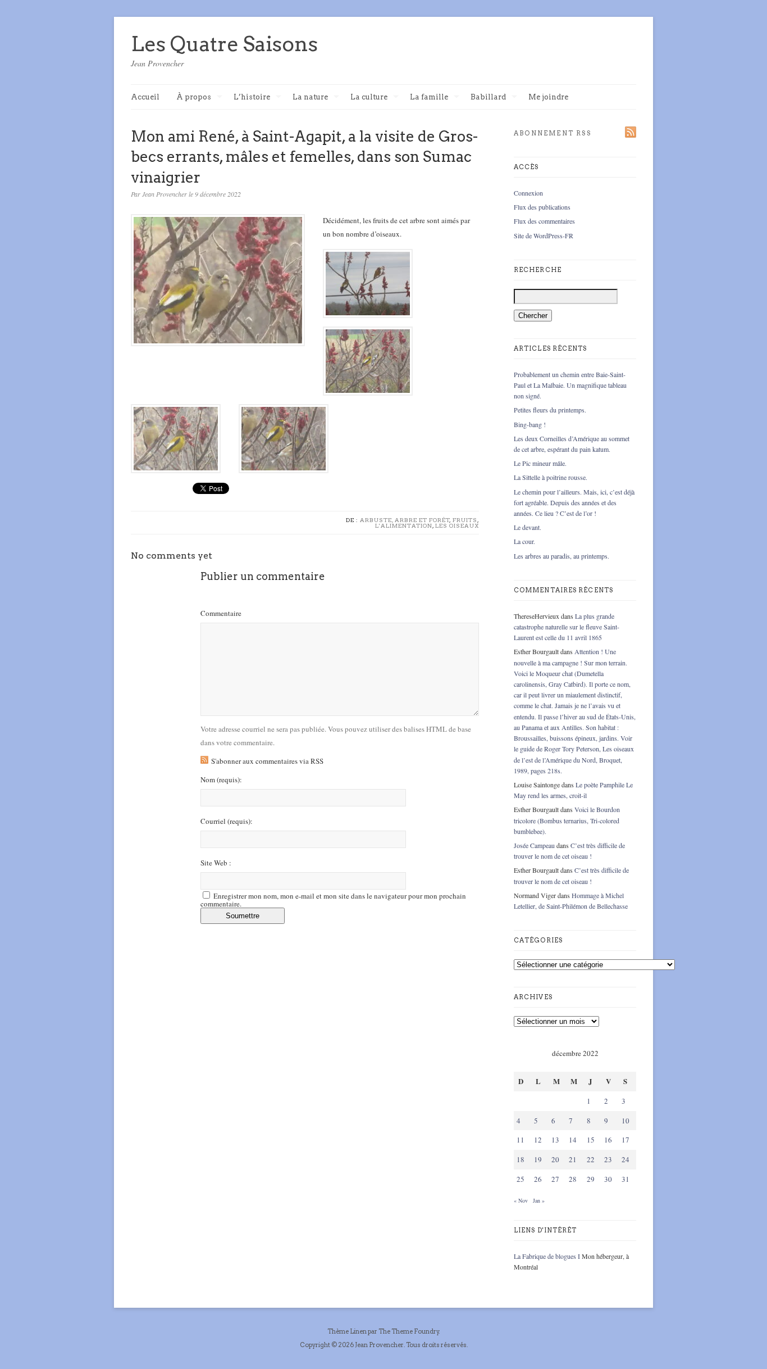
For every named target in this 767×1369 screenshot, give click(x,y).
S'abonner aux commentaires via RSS (267, 761)
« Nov (521, 1200)
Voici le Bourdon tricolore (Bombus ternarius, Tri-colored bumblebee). (567, 820)
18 (520, 1159)
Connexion (528, 192)
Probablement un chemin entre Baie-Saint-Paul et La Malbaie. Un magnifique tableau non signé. (570, 385)
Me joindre (548, 97)
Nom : (221, 779)
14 (573, 1140)
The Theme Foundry (408, 1331)
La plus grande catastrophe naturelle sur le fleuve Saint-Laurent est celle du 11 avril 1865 (566, 626)
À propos (193, 97)
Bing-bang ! (530, 424)
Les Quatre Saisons (224, 43)
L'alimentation (403, 525)
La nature (310, 97)
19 (538, 1159)
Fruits (465, 519)
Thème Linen (347, 1331)
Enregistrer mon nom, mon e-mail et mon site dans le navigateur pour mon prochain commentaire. (333, 900)
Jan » (539, 1200)
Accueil (145, 97)
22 (591, 1159)
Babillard (488, 97)
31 (625, 1179)
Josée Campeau (534, 845)
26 (538, 1179)
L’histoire (252, 97)
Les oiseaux (457, 525)
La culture (368, 97)
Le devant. (527, 527)
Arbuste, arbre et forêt (405, 519)
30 (608, 1179)
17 (625, 1140)
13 (555, 1140)
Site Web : (215, 863)
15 (591, 1140)
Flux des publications (542, 206)
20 (555, 1159)
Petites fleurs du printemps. (550, 409)
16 (608, 1140)
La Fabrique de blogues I (547, 1256)
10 (625, 1121)
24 (625, 1159)
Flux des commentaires (544, 220)
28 (573, 1179)
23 (608, 1159)
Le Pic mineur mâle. (540, 463)
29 (591, 1179)
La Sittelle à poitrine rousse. (550, 477)
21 (573, 1159)
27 (555, 1179)
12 (538, 1140)
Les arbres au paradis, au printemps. (561, 555)
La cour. (524, 541)
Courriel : (226, 821)
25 (520, 1179)
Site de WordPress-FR (543, 235)
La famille (429, 97)
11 (520, 1140)
